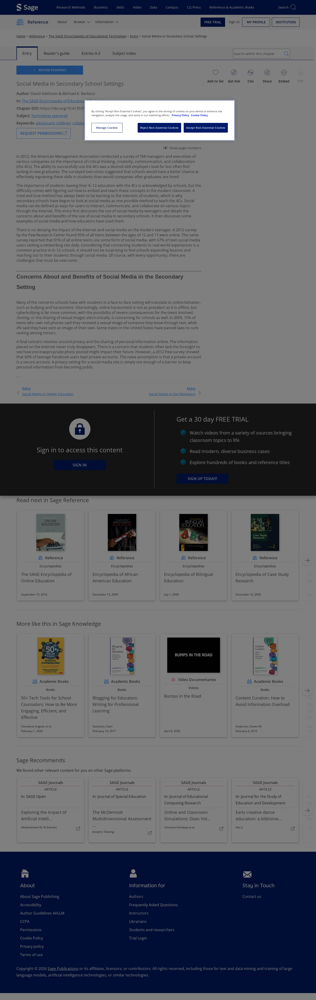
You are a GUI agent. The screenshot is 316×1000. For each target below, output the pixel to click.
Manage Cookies (107, 127)
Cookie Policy (199, 115)
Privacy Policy (181, 115)
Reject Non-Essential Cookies (159, 127)
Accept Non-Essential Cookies (205, 127)
